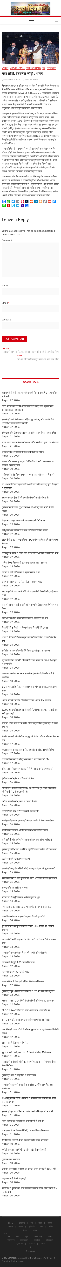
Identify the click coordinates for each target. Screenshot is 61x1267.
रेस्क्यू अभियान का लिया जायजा (14, 887)
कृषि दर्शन (31, 1226)
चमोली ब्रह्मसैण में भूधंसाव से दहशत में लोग (19, 801)
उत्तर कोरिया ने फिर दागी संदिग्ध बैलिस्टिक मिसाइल (23, 981)
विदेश (40, 1223)
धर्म (9, 1236)
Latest (5, 68)
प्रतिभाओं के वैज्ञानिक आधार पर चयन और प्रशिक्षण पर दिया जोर (28, 474)
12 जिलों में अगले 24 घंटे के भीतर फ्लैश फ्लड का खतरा (25, 1140)
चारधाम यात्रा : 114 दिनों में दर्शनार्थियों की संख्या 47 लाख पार (28, 1000)
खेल (43, 68)
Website (6, 319)
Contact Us (30, 1251)
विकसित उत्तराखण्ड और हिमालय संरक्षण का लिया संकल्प (25, 830)
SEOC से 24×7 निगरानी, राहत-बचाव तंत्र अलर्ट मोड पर (26, 1010)
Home (10, 1223)
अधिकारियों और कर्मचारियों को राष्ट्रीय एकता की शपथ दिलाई (27, 839)
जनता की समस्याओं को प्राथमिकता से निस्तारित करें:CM (25, 759)
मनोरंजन (35, 1230)
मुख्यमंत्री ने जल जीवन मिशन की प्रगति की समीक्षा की (24, 952)
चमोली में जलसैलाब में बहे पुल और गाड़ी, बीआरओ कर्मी (24, 1149)
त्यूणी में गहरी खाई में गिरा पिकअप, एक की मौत (20, 810)
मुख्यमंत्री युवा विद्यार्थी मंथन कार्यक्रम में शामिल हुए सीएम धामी (27, 1111)
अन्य (5, 1234)
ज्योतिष (21, 1226)
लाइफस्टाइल (51, 68)
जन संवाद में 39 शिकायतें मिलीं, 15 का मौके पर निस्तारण (25, 1130)
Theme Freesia (35, 1258)
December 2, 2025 (12, 79)
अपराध (50, 1236)
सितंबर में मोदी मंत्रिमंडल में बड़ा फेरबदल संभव (21, 572)
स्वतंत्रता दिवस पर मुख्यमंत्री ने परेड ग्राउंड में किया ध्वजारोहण (28, 820)
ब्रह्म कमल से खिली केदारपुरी (14, 1178)
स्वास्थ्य (43, 1243)
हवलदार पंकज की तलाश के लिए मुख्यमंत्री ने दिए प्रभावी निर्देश (28, 749)
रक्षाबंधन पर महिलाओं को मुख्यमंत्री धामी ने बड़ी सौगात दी (25, 497)
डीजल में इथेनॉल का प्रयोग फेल (15, 1042)
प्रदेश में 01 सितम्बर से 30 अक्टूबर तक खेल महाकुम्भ (24, 562)
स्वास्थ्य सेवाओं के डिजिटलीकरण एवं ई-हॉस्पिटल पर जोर (25, 618)
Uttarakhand (33, 68)
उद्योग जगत (10, 1240)
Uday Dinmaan (9, 1257)
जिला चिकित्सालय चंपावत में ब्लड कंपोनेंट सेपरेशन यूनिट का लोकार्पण (30, 442)
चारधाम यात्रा (38, 1236)
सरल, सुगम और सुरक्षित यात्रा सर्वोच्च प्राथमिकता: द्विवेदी (25, 1019)
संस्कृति (50, 1223)
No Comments (31, 79)
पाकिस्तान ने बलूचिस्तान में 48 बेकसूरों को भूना (21, 897)
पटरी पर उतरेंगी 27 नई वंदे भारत (15, 971)
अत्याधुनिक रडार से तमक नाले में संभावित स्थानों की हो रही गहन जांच (30, 552)
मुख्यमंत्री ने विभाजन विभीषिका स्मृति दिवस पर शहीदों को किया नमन (29, 849)
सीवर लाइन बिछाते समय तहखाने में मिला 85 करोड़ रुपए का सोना (28, 768)
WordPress (47, 1258)
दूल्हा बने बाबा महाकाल (11, 1159)
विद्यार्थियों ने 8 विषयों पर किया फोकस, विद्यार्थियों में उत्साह (25, 627)
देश (32, 1223)
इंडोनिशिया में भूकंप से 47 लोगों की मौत (18, 778)
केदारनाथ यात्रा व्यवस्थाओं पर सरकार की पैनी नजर (23, 520)
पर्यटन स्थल (49, 1240)
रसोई (17, 1236)
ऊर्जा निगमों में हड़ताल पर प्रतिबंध (16, 858)
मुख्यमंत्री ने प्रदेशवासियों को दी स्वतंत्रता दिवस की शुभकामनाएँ (28, 868)
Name (6, 285)
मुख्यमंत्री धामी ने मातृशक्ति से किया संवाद (19, 1075)
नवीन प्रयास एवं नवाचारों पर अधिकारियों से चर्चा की (23, 1120)
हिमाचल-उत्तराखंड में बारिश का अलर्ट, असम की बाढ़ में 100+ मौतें (29, 1168)
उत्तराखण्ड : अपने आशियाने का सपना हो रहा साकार (23, 451)
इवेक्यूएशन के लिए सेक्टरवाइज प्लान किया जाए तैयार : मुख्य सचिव (29, 432)
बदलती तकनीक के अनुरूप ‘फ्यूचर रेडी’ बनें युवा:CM (23, 916)
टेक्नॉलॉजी (32, 1244)
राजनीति (10, 1226)
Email (5, 302)
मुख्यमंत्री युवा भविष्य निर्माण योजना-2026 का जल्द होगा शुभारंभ (28, 990)
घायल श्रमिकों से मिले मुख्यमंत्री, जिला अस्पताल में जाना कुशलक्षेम (29, 877)
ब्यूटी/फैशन (19, 1244)
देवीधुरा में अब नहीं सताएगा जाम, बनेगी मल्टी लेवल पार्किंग (25, 530)
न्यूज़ (26, 1236)
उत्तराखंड (22, 1223)
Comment (8, 240)
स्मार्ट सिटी (37, 1240)
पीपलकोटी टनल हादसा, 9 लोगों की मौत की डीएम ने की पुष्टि (26, 906)
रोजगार (24, 1230)
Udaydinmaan (17, 68)
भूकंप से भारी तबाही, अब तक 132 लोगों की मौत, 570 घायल (26, 1052)
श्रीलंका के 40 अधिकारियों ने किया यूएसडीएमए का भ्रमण (26, 650)
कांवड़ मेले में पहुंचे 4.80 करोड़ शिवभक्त (18, 962)
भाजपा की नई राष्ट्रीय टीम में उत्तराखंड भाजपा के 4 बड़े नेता (26, 700)
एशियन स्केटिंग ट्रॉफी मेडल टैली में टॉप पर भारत (22, 581)
